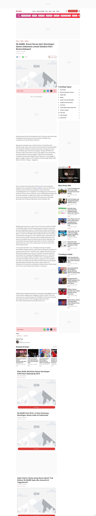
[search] (66, 11)
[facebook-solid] (48, 91)
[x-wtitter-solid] (51, 91)
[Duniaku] (19, 11)
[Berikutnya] (57, 355)
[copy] (54, 91)
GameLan (39, 188)
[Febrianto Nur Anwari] (17, 341)
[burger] (79, 11)
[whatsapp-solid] (44, 91)
